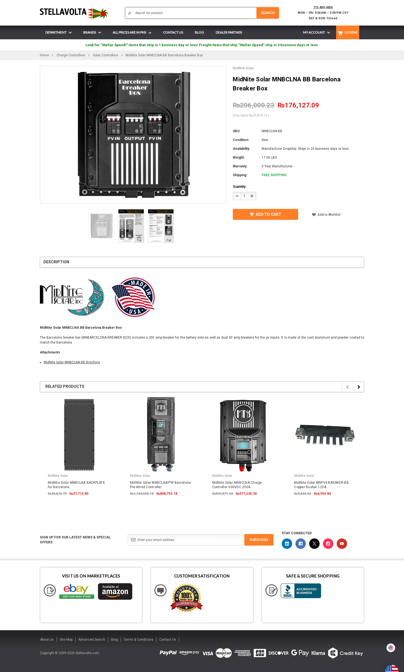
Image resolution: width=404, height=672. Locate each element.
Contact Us (167, 639)
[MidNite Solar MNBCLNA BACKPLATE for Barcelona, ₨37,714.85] (79, 434)
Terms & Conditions (138, 639)
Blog (114, 639)
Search (268, 13)
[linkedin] (287, 543)
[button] (101, 225)
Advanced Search (91, 639)
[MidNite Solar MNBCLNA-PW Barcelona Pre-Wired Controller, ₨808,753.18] (161, 434)
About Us (47, 639)
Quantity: (239, 187)
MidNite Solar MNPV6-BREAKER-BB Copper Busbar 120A (321, 485)
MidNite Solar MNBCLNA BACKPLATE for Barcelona (76, 485)
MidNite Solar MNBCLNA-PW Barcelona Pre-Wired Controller (160, 485)
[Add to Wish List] (111, 400)
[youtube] (342, 543)
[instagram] (328, 543)
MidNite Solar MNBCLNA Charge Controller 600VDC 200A (237, 485)
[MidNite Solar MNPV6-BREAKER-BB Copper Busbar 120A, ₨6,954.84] (325, 434)
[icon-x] (314, 543)
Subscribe (259, 540)
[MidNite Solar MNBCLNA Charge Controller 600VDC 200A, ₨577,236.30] (243, 434)
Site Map (66, 639)
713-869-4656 (323, 7)
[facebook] (300, 543)
